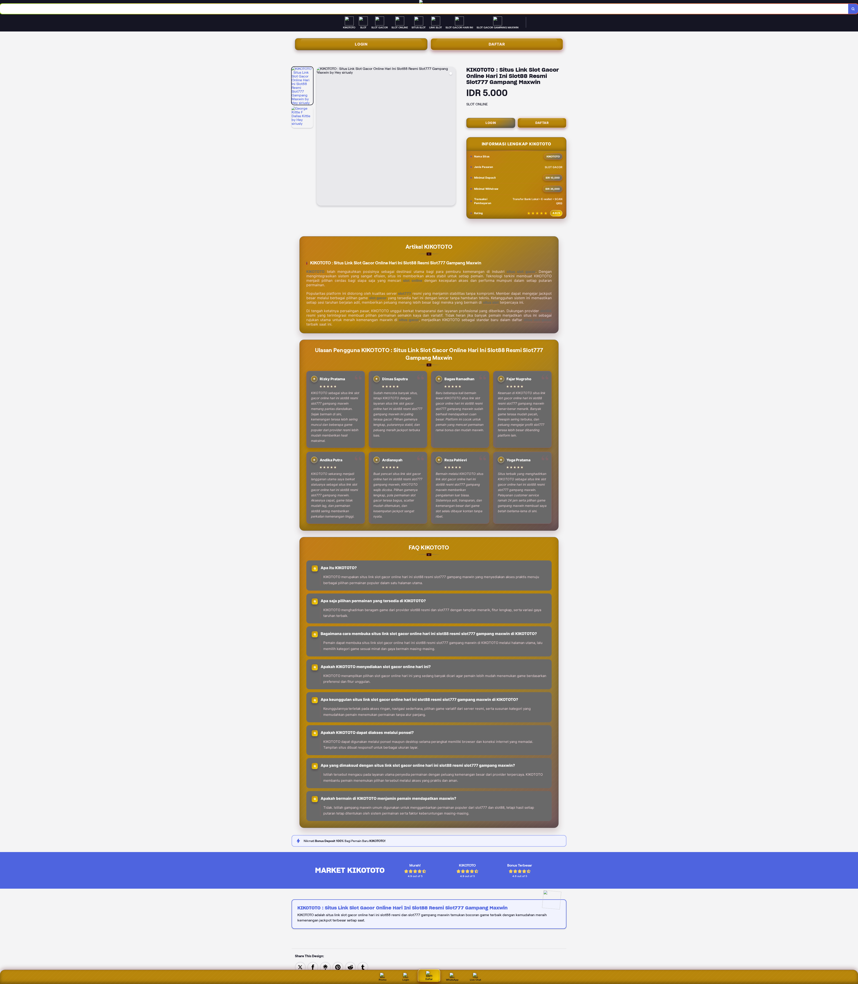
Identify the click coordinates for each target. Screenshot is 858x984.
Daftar (497, 44)
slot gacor (378, 298)
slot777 (404, 293)
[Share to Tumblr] (363, 967)
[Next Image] (452, 137)
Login (361, 44)
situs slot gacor (521, 271)
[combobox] (424, 9)
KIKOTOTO (315, 271)
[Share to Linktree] (325, 967)
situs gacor (409, 320)
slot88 (546, 311)
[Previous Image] (320, 137)
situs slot (491, 302)
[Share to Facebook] (312, 967)
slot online (412, 280)
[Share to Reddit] (350, 967)
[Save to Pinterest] (337, 967)
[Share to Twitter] (300, 967)
